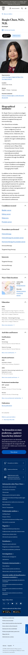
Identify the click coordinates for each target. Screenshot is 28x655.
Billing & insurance (21, 291)
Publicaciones (16, 35)
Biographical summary (8, 107)
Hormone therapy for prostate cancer (13, 242)
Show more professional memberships (11, 398)
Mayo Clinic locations (10, 278)
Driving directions (21, 285)
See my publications (7, 405)
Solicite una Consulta (9, 30)
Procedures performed (10, 229)
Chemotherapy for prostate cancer (13, 238)
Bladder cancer (6, 210)
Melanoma (5, 218)
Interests (5, 257)
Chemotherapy (6, 234)
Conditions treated (9, 206)
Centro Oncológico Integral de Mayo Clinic (12, 77)
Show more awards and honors (9, 377)
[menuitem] (6, 35)
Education (6, 302)
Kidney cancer (6, 214)
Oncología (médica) (7, 79)
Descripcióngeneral (7, 35)
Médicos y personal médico (8, 417)
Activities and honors (10, 332)
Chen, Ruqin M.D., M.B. (9, 419)
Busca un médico (8, 14)
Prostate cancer (7, 222)
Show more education (7, 325)
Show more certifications (8, 352)
